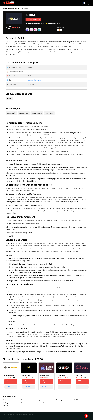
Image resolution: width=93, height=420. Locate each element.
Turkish (58, 403)
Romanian (24, 403)
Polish (76, 400)
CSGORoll (64, 376)
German (23, 400)
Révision (11, 387)
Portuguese (7, 403)
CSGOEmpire (11, 376)
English (5, 400)
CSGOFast (29, 376)
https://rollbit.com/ (34, 80)
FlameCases (46, 376)
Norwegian (60, 400)
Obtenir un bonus (33, 19)
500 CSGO (82, 376)
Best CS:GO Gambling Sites (11, 8)
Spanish (41, 400)
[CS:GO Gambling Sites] (8, 3)
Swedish (41, 403)
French (76, 403)
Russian (5, 406)
